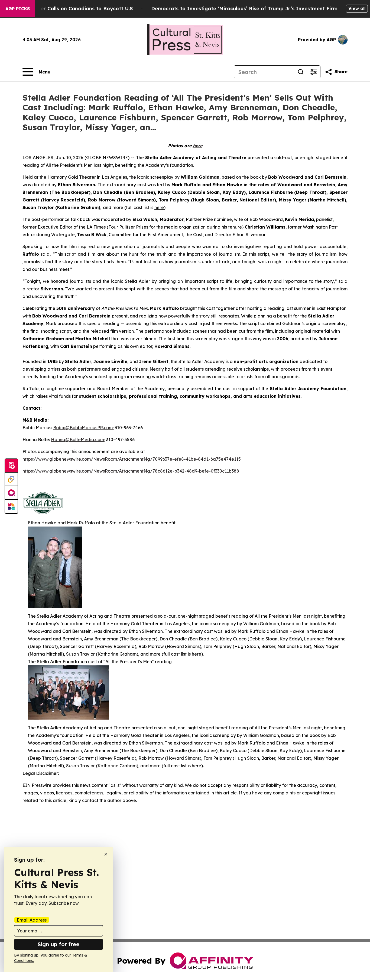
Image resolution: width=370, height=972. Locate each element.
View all (356, 8)
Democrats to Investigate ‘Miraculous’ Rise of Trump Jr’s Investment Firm (244, 8)
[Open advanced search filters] (313, 72)
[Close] (105, 854)
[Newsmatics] (11, 506)
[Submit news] (11, 466)
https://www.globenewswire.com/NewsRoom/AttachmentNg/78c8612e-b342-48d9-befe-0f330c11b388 (130, 471)
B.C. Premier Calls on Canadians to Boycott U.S (74, 8)
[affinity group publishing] (11, 493)
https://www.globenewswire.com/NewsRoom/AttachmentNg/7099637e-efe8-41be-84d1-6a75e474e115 (131, 459)
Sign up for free (58, 944)
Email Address (32, 920)
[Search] (300, 72)
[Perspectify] (11, 479)
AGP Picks (17, 8)
